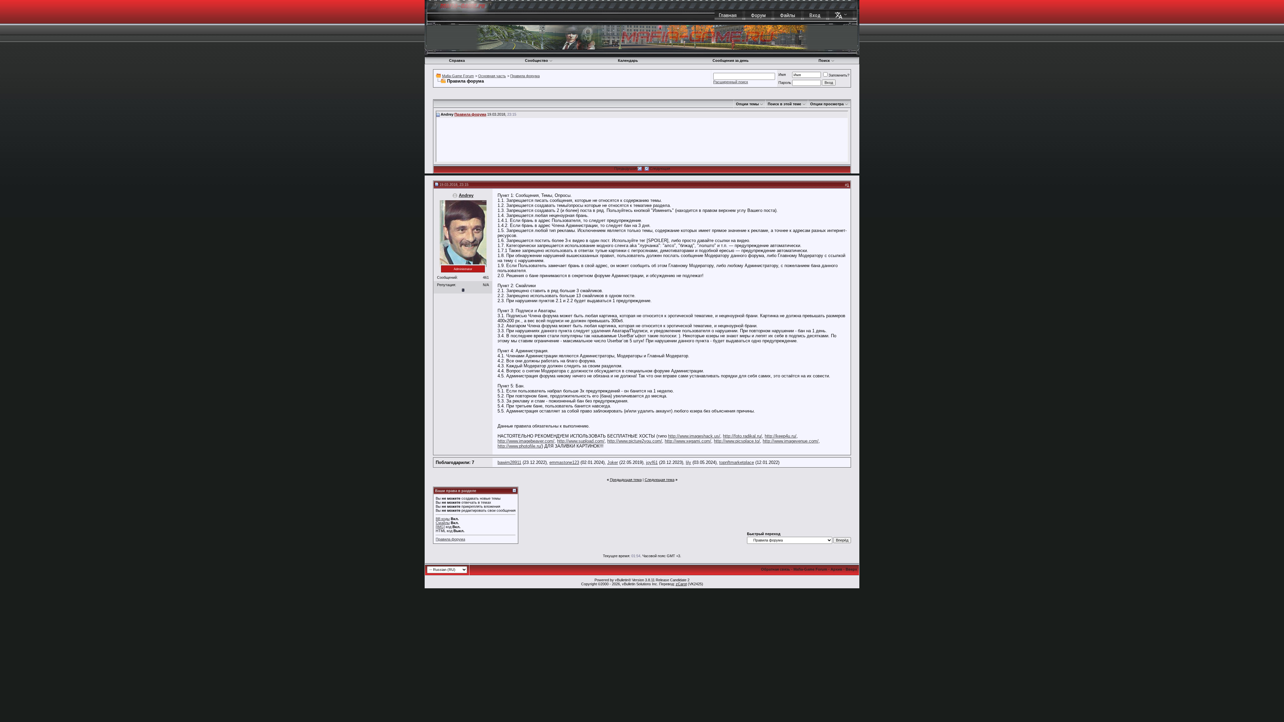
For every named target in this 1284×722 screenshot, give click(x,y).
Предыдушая (625, 168)
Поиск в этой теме (784, 104)
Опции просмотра (827, 104)
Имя (782, 75)
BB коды (443, 519)
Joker (612, 462)
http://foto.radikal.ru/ (742, 436)
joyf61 (652, 462)
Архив (836, 569)
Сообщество (536, 60)
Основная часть (492, 76)
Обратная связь (775, 569)
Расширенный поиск (730, 82)
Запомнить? (839, 75)
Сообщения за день (731, 60)
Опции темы (747, 104)
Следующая (660, 168)
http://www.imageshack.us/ (694, 436)
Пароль (784, 83)
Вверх (851, 569)
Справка (457, 60)
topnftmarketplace (736, 462)
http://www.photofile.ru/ (520, 446)
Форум (758, 15)
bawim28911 (509, 462)
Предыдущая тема (626, 480)
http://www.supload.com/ (581, 441)
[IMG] (440, 527)
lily (688, 462)
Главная (728, 15)
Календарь (628, 60)
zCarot (681, 584)
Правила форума (525, 76)
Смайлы (443, 523)
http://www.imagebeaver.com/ (526, 441)
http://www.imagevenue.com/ (791, 441)
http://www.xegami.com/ (688, 441)
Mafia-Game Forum (458, 76)
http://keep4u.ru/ (780, 436)
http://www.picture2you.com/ (634, 441)
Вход (815, 15)
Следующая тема (659, 480)
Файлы (787, 15)
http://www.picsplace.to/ (737, 441)
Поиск (824, 60)
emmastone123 (564, 462)
